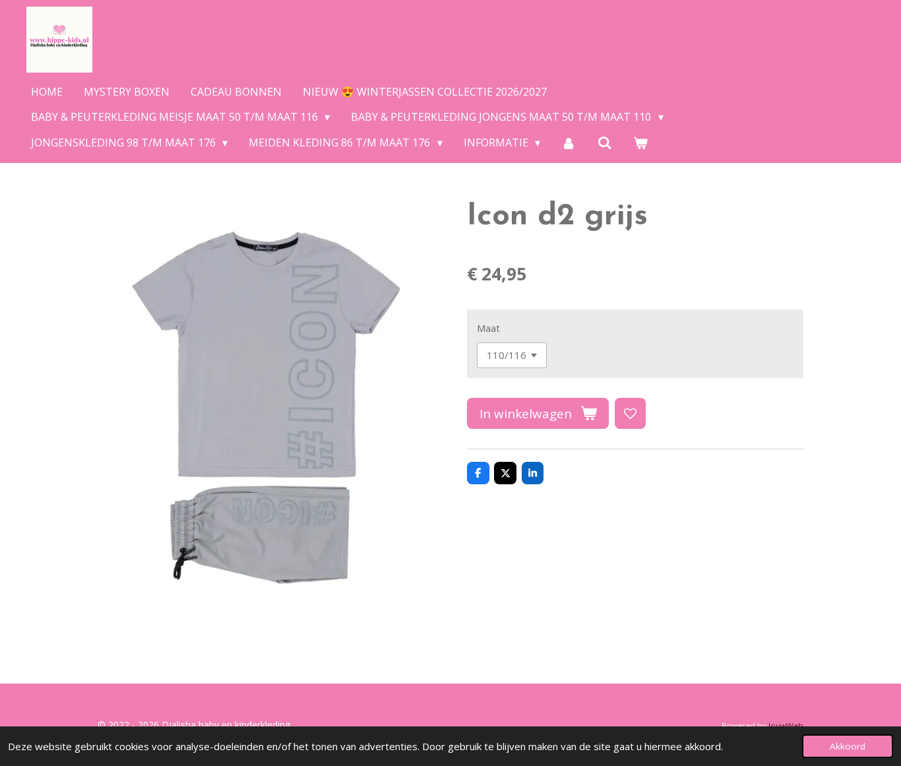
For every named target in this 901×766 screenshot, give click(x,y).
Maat (488, 328)
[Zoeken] (605, 142)
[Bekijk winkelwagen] (640, 142)
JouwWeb (785, 725)
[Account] (568, 142)
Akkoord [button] (847, 746)
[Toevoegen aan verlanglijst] (630, 413)
